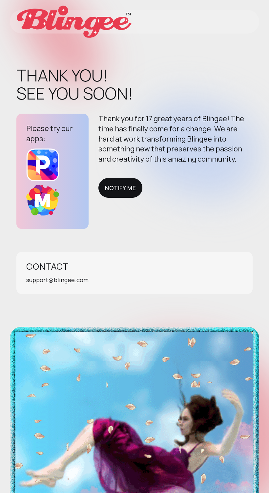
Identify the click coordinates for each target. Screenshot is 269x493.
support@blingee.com (57, 280)
